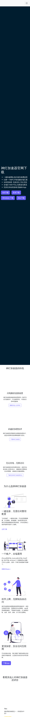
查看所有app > (6, 569)
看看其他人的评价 (15, 405)
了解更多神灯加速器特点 (15, 475)
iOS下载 (5, 192)
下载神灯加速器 (15, 439)
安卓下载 (16, 192)
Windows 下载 (7, 198)
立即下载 (4, 529)
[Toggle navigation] (26, 3)
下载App (6, 663)
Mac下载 (21, 198)
